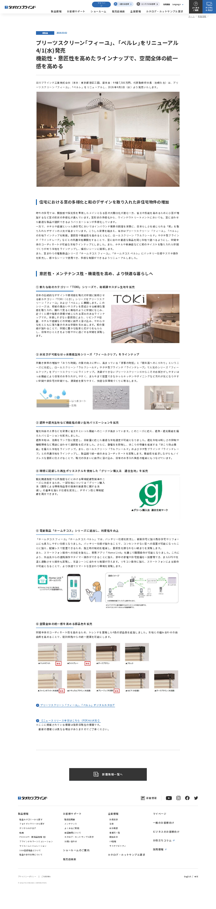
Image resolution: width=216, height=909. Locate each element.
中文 (196, 876)
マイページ (101, 4)
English (187, 876)
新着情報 (202, 16)
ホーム (191, 16)
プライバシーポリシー (27, 876)
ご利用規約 (45, 876)
